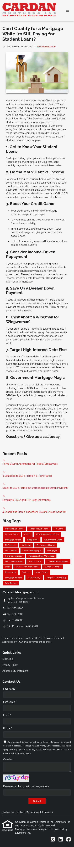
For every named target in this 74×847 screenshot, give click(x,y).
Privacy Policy (10, 664)
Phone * (7, 728)
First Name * (10, 688)
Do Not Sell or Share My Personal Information (27, 812)
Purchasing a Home (46, 46)
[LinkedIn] (61, 839)
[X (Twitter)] (53, 839)
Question (8, 759)
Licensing (7, 658)
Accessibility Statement (15, 670)
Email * (7, 715)
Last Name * (10, 702)
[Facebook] (69, 839)
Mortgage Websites (26, 829)
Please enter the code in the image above (26, 786)
